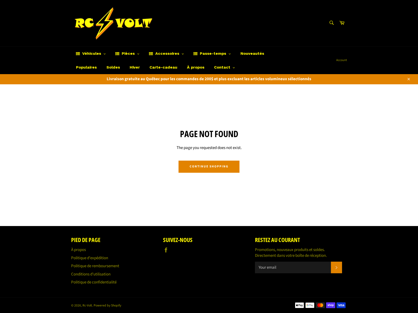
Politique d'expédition (89, 258)
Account (341, 60)
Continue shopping (209, 166)
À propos (78, 250)
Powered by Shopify (107, 305)
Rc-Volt (87, 305)
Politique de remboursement (95, 266)
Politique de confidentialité (94, 282)
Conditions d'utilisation (91, 274)
